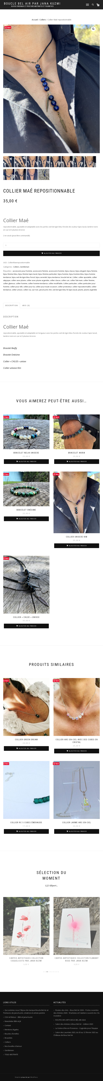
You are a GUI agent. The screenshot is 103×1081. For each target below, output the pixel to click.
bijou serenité (41, 277)
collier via (27, 290)
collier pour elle (16, 286)
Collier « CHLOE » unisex (14, 361)
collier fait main (76, 280)
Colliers (43, 19)
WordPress (34, 1077)
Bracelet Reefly (10, 348)
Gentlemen (9, 1050)
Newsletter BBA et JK (13, 1021)
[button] (93, 29)
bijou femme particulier (47, 274)
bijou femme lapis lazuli (27, 274)
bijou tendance (54, 277)
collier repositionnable (82, 286)
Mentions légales (12, 1029)
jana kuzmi (43, 290)
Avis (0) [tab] (26, 305)
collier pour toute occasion (46, 286)
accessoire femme (40, 271)
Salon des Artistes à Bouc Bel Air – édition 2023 (74, 1024)
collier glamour (9, 283)
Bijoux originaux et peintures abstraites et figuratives (32, 6)
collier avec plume (18, 280)
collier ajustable (84, 277)
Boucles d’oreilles (12, 1033)
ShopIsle (18, 1077)
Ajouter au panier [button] (27, 461)
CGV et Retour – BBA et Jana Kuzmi (18, 1017)
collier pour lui (29, 286)
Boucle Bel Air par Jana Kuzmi (32, 3)
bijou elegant (81, 271)
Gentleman (24, 267)
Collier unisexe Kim (12, 367)
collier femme (88, 280)
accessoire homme (56, 271)
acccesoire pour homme (22, 271)
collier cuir (65, 280)
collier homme (21, 283)
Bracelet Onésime (11, 354)
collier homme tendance (38, 283)
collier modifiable (55, 283)
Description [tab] (11, 305)
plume (80, 290)
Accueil (35, 19)
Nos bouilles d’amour (13, 1046)
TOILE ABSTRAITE (11, 1054)
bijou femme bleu (10, 274)
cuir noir (35, 290)
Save (9, 27)
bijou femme (92, 271)
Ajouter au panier (53, 253)
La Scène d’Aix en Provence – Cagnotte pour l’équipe (76, 1028)
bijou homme (63, 274)
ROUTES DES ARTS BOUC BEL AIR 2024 (70, 1020)
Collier (75, 277)
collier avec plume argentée (38, 280)
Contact (8, 1025)
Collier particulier (70, 283)
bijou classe (70, 271)
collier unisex (17, 290)
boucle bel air (66, 277)
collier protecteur (65, 286)
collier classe (55, 280)
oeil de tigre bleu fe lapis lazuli (65, 290)
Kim (50, 290)
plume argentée (90, 290)
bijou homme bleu (76, 274)
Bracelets (8, 1038)
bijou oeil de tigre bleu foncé (23, 277)
